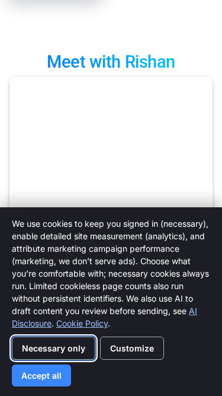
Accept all (41, 375)
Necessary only (53, 348)
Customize (132, 348)
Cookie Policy (82, 323)
